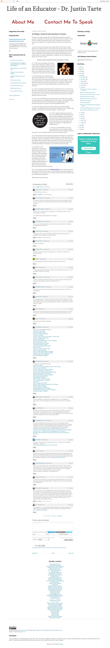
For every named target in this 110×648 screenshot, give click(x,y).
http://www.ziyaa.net (38, 428)
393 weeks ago (45, 327)
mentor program (47, 547)
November (83, 79)
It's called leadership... (85, 102)
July (82, 87)
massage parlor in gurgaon (39, 377)
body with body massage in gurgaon (41, 378)
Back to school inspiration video (87, 92)
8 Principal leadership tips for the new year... (90, 108)
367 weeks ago (41, 450)
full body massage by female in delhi (41, 348)
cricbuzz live (38, 189)
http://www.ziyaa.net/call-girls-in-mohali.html (43, 432)
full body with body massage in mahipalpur (43, 374)
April (82, 116)
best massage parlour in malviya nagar (42, 370)
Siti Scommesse (55, 612)
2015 (80, 71)
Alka (36, 309)
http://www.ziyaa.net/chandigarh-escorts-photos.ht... (54, 431)
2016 (80, 69)
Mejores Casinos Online (55, 617)
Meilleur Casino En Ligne (55, 585)
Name (34, 534)
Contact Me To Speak (68, 22)
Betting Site (55, 584)
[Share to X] (41, 545)
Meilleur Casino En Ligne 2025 (55, 587)
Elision (37, 318)
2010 (80, 129)
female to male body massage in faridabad (43, 351)
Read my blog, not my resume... (87, 96)
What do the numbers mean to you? (88, 98)
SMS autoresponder (40, 463)
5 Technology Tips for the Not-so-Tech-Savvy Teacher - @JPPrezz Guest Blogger (18, 64)
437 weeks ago (45, 189)
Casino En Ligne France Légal (55, 616)
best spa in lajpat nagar (38, 339)
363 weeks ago (42, 477)
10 (54, 516)
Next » (60, 516)
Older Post (71, 553)
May (82, 114)
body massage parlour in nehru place (41, 380)
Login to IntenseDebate (51, 532)
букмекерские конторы (55, 600)
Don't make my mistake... (86, 100)
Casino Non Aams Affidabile (55, 605)
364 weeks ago (48, 463)
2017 (80, 67)
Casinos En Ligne (55, 611)
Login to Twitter (69, 532)
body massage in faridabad (39, 385)
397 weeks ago (42, 318)
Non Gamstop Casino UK (55, 573)
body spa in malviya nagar (39, 332)
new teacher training (61, 547)
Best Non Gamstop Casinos (55, 570)
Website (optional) (64, 534)
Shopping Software (39, 286)
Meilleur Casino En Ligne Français (55, 603)
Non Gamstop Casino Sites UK (55, 575)
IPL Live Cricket (39, 198)
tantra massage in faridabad (39, 368)
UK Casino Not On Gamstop (55, 572)
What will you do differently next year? (89, 110)
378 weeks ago (48, 420)
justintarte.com (21, 631)
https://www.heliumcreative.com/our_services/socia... (45, 445)
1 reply (40, 237)
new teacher (53, 547)
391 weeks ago (46, 396)
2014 (80, 73)
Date (38, 187)
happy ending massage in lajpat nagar (42, 373)
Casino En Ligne (55, 571)
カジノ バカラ (55, 601)
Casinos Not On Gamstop (16, 85)
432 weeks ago (45, 231)
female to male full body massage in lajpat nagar (44, 372)
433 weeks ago (47, 221)
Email (47, 534)
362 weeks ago (45, 488)
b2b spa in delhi (37, 347)
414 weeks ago (42, 267)
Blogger (61, 644)
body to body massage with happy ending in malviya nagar (46, 366)
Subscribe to (36, 539)
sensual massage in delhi (39, 331)
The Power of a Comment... (16, 60)
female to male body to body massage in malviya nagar (46, 336)
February (83, 120)
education (41, 547)
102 (58, 516)
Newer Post (35, 553)
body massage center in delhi (40, 383)
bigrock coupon (39, 396)
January (83, 122)
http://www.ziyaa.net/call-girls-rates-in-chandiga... (44, 429)
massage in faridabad (38, 335)
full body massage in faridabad (40, 355)
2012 (80, 125)
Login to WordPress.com (60, 532)
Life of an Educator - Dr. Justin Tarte (54, 8)
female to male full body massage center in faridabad (45, 384)
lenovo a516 (38, 231)
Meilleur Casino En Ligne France (55, 608)
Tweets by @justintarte (14, 95)
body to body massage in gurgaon (41, 343)
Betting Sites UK (55, 576)
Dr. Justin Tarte (23, 630)
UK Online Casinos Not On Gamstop (55, 566)
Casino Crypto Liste (55, 593)
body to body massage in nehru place (42, 346)
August (82, 85)
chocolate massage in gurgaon (40, 344)
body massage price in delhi (39, 341)
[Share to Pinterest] (44, 545)
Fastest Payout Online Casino (55, 578)
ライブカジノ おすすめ (55, 599)
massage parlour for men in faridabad (41, 388)
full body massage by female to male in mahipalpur (45, 340)
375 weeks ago (44, 439)
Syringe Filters (38, 249)
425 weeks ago (46, 249)
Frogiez (37, 259)
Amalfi (36, 477)
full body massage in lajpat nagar (41, 337)
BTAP (37, 547)
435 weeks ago (47, 197)
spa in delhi (35, 381)
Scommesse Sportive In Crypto (55, 606)
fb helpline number (39, 209)
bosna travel (38, 488)
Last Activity (46, 187)
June (82, 112)
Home (53, 553)
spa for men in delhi (37, 365)
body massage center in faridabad (41, 354)
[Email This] (38, 545)
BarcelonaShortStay (60, 457)
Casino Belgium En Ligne (55, 594)
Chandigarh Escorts (40, 420)
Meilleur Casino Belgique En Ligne (55, 595)
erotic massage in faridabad (39, 350)
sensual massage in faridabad (40, 387)
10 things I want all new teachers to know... (90, 94)
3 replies (40, 194)
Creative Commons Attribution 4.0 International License (49, 630)
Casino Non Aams (55, 582)
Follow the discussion (72, 184)
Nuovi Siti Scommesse (55, 610)
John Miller (38, 439)
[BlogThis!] (40, 545)
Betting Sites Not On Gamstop (55, 567)
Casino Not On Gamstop (55, 565)
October (83, 81)
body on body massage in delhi (40, 376)
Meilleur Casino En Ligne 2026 (55, 609)
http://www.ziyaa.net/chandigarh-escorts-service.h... (55, 428)
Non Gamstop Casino (55, 564)
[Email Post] (35, 545)
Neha (36, 267)
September (83, 83)
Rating (41, 187)
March (82, 118)
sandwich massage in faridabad (40, 333)
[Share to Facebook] (43, 545)
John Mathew (38, 327)
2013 (80, 75)
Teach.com (11, 99)
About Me (23, 22)
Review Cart (38, 296)
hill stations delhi (39, 221)
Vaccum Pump (38, 277)
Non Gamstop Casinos (15, 80)
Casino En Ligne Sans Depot (55, 604)
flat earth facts (38, 241)
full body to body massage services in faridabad (44, 389)
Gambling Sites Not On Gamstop (18, 82)
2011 (80, 127)
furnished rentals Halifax (41, 510)
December (83, 77)
